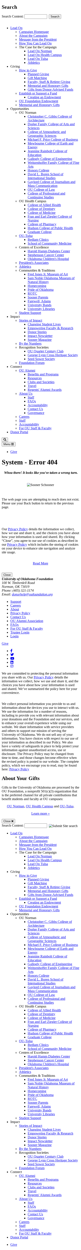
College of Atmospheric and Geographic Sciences (47, 133)
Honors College (38, 170)
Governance (36, 413)
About (14, 609)
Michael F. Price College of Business (53, 139)
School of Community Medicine (49, 243)
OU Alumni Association (26, 621)
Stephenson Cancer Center (46, 255)
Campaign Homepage (34, 32)
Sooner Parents (38, 297)
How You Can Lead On (35, 43)
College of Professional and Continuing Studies (46, 195)
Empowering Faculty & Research (50, 328)
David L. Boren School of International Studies (45, 176)
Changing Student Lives (44, 324)
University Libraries (41, 309)
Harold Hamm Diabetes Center (49, 251)
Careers (24, 416)
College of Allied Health (44, 205)
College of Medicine (42, 212)
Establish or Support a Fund (38, 93)
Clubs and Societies (41, 382)
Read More (40, 563)
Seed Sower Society (41, 359)
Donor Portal (19, 432)
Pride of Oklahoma (41, 289)
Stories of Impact (30, 320)
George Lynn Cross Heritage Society (53, 355)
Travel (32, 386)
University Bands (39, 305)
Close (7, 574)
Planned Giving (38, 74)
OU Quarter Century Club (46, 351)
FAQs (32, 401)
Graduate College (40, 232)
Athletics (34, 62)
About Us (25, 393)
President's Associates (34, 262)
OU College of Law (41, 189)
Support (15, 601)
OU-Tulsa (26, 236)
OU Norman (15, 806)
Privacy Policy (18, 529)
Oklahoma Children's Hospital (48, 259)
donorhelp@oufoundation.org (32, 594)
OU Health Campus (39, 806)
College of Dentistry (41, 209)
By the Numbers (30, 343)
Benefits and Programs (43, 374)
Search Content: (13, 16)
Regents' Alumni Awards (45, 390)
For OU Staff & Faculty (35, 428)
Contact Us (35, 409)
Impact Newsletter (40, 336)
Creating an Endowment (44, 97)
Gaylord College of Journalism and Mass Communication (51, 184)
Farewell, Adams (39, 301)
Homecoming (37, 286)
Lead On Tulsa (38, 59)
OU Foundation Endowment (38, 101)
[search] (5, 439)
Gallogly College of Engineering (50, 159)
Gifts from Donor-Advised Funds (50, 89)
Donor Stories (37, 332)
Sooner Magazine (40, 339)
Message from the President (38, 39)
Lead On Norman (40, 51)
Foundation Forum (31, 363)
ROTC (32, 293)
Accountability (38, 405)
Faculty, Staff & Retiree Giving (49, 82)
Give (13, 452)
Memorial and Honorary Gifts (48, 85)
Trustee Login (19, 632)
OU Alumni (27, 370)
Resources (35, 378)
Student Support (30, 313)
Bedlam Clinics (38, 239)
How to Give (28, 70)
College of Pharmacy (42, 224)
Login (14, 636)
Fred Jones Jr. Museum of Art (48, 274)
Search (55, 16)
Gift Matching (37, 78)
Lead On (16, 28)
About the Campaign (33, 35)
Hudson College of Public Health (50, 228)
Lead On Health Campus (45, 55)
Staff (31, 397)
